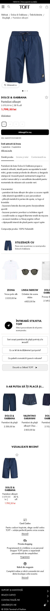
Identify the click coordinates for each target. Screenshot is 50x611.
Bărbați (4, 14)
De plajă (6, 17)
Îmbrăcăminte (36, 14)
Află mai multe (6, 150)
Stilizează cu (12, 85)
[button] (8, 7)
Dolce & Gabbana (19, 14)
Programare (25, 556)
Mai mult (25, 533)
